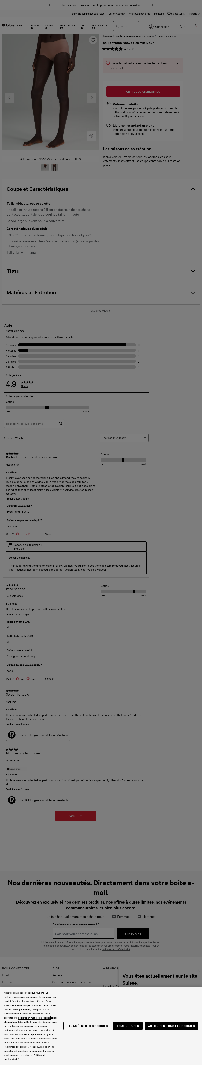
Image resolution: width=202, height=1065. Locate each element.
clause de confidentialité (16, 1021)
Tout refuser (127, 1026)
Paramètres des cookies (87, 1026)
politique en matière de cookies (34, 1017)
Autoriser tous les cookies (171, 1026)
